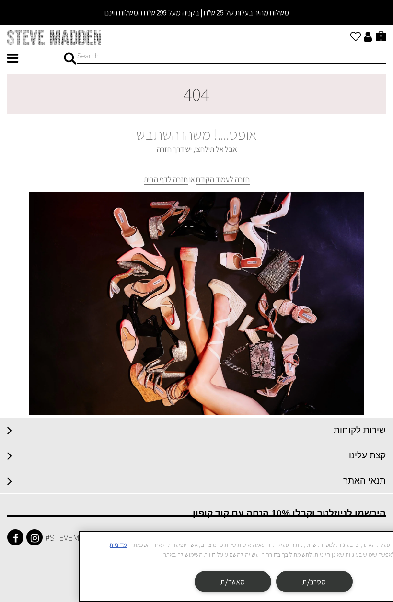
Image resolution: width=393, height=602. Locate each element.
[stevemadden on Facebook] (15, 537)
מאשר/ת (232, 581)
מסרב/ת (314, 581)
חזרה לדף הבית (166, 179)
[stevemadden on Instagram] (34, 537)
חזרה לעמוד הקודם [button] (223, 179)
